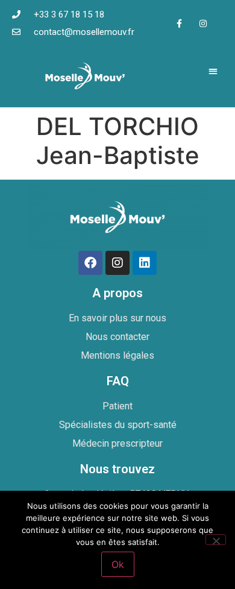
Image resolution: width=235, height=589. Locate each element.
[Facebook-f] (179, 23)
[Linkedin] (145, 263)
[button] (214, 71)
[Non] (215, 539)
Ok (117, 564)
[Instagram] (203, 23)
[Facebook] (90, 263)
